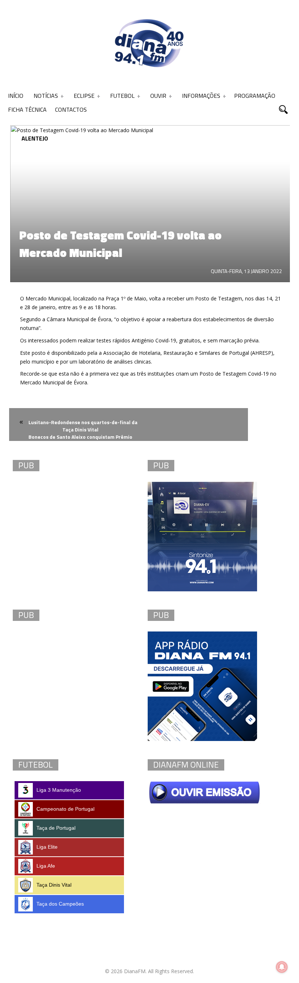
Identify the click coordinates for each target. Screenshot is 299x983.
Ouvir (158, 95)
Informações (201, 95)
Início (15, 95)
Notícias (46, 95)
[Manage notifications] (282, 967)
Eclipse (84, 95)
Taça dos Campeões (60, 904)
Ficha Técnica (27, 109)
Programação (254, 95)
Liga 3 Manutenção (58, 790)
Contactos (71, 109)
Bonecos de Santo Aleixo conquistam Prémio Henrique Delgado (80, 441)
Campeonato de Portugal (65, 809)
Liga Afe (45, 866)
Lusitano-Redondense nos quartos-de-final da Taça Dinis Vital (82, 425)
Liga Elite (47, 847)
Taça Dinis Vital (53, 885)
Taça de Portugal (55, 828)
